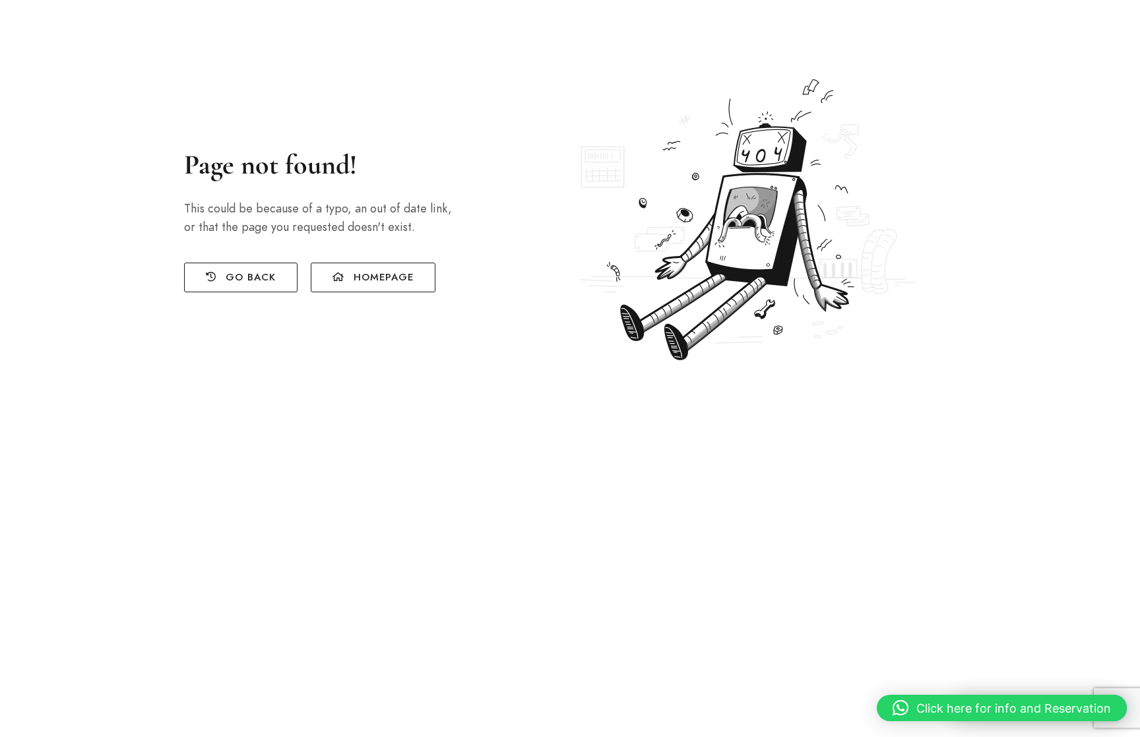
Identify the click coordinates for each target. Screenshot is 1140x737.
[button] (1002, 708)
